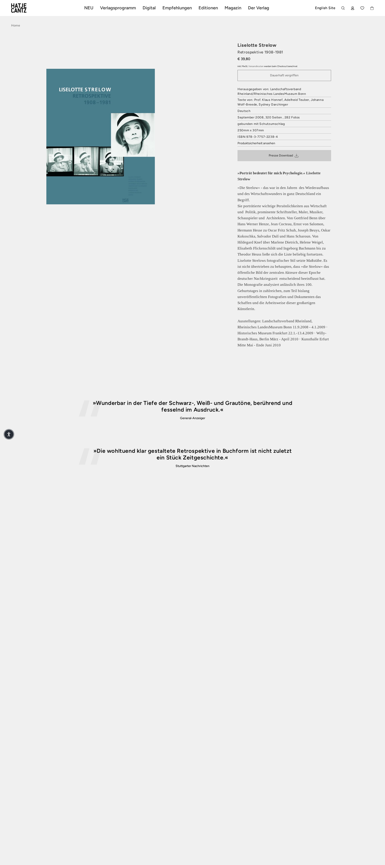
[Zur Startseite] (24, 8)
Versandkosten (256, 66)
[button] (9, 434)
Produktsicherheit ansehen (256, 143)
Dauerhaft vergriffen (284, 75)
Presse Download (281, 155)
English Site (325, 8)
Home (15, 25)
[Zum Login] (352, 8)
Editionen (208, 7)
